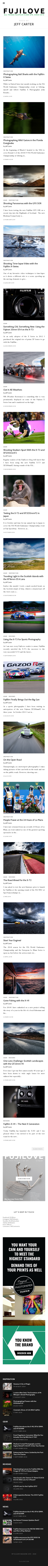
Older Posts (38, 1149)
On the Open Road (12, 759)
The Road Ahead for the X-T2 (17, 880)
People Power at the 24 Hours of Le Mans (23, 820)
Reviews (12, 636)
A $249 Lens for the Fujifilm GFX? (25, 1486)
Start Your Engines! (12, 940)
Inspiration (8, 71)
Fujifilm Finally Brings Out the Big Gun (21, 699)
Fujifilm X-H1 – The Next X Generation (21, 1124)
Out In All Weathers (12, 389)
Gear (5, 200)
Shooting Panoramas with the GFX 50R (22, 203)
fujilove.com (24, 1561)
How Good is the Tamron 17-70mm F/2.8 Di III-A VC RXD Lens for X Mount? (28, 1479)
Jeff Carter (8, 80)
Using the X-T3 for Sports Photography (22, 639)
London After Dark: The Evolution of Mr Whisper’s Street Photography (27, 1394)
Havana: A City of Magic (21, 1384)
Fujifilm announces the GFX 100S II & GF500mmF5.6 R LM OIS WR (26, 1538)
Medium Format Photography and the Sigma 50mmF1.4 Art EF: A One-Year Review (28, 1445)
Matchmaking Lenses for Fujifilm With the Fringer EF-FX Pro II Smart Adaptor (28, 1470)
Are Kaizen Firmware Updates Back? (26, 1520)
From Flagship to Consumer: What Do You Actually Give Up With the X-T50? (28, 1436)
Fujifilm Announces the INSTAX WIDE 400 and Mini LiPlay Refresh (28, 1530)
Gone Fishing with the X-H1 (16, 1000)
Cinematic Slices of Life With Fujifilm (26, 1410)
